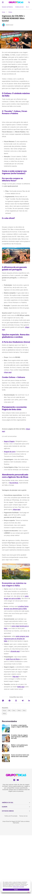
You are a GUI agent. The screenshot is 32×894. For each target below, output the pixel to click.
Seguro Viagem (9, 441)
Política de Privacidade (11, 816)
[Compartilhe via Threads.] (16, 701)
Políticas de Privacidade (18, 886)
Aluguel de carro (9, 451)
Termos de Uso (23, 816)
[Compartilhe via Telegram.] (23, 701)
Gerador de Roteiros (7, 7)
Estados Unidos (8, 811)
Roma (14, 710)
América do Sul (19, 7)
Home (3, 12)
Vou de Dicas (13, 483)
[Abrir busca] (29, 2)
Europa (4, 710)
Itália (9, 710)
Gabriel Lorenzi (9, 24)
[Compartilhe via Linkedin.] (29, 701)
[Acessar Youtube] (18, 780)
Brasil (27, 7)
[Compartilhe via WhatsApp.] (3, 701)
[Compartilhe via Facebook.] (10, 701)
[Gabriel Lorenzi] (3, 25)
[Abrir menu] (3, 2)
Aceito (16, 889)
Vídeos (10, 12)
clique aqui (8, 372)
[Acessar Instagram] (14, 780)
